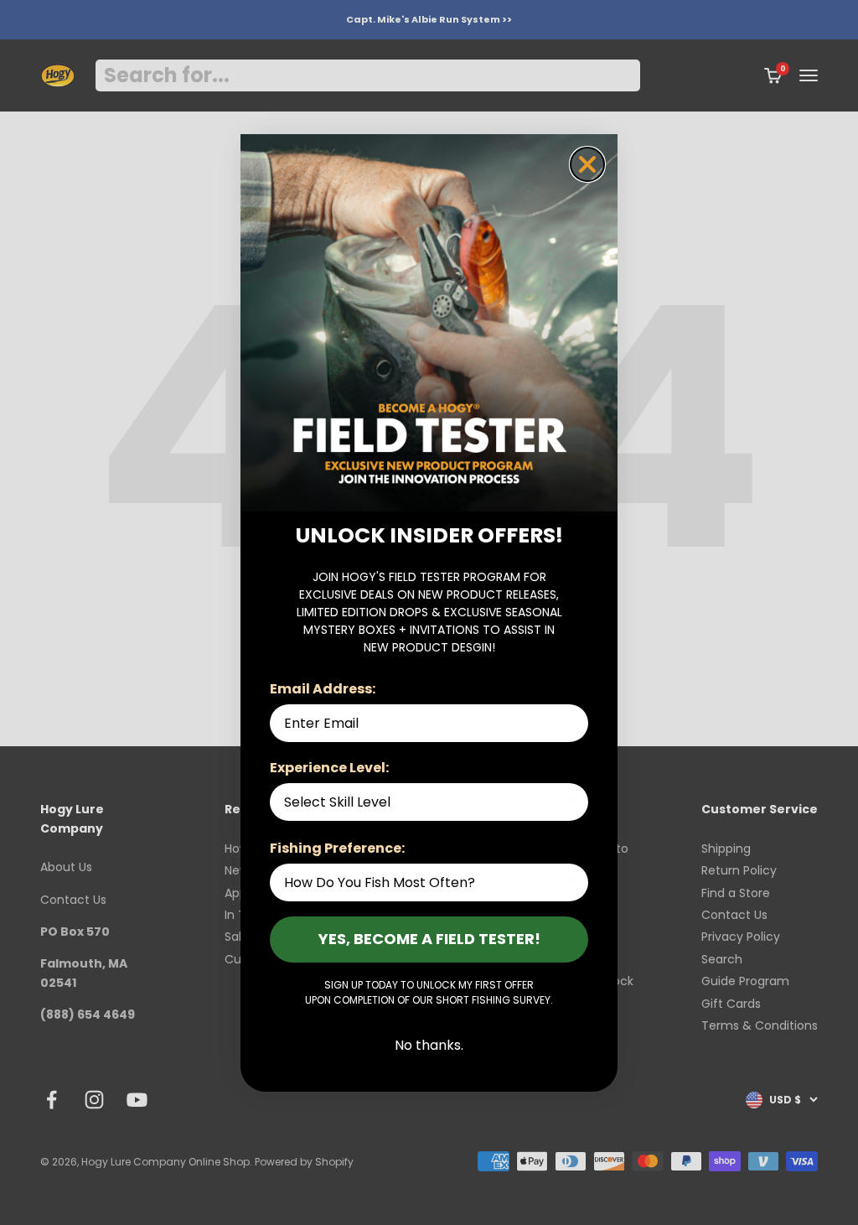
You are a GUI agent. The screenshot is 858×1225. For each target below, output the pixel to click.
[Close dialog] (587, 164)
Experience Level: (329, 767)
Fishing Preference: (337, 848)
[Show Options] (572, 802)
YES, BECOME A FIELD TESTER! (429, 938)
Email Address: (322, 688)
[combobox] (424, 802)
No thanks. (429, 1045)
